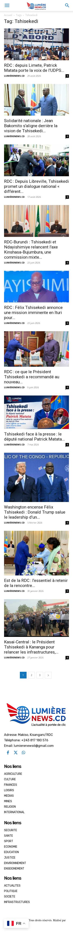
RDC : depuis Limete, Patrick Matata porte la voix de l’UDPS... (34, 68)
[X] (15, 753)
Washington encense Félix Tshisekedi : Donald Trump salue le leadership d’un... (34, 512)
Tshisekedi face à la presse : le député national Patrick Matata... (34, 437)
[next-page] (48, 675)
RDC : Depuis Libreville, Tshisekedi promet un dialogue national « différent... (36, 186)
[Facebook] (8, 753)
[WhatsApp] (23, 753)
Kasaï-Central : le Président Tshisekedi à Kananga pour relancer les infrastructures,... (31, 647)
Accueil (8, 15)
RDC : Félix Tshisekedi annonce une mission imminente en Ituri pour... (33, 312)
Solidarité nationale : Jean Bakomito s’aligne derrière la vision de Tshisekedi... (30, 125)
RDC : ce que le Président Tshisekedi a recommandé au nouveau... (31, 376)
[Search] (67, 5)
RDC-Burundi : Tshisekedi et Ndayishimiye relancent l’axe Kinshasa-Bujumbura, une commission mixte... (31, 250)
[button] (6, 5)
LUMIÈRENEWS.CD (14, 75)
